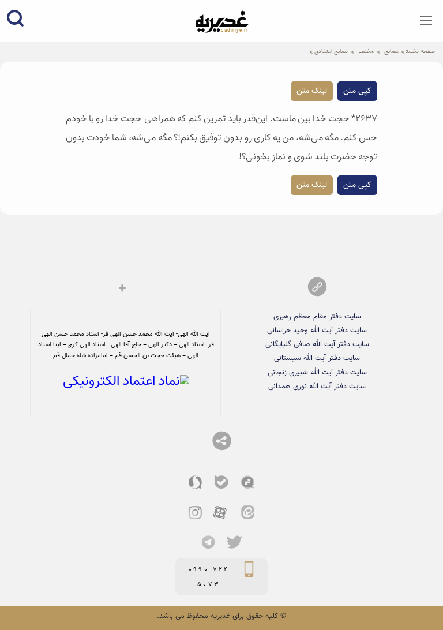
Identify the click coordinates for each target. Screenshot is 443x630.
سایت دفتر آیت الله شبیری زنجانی (317, 372)
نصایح (391, 51)
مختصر (366, 51)
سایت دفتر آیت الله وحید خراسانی (317, 330)
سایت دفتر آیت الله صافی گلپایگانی (317, 344)
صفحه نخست (420, 51)
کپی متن (357, 91)
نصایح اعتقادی (331, 51)
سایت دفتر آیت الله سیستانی (317, 358)
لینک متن (311, 91)
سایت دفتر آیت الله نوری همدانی (317, 386)
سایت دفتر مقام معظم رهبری (317, 316)
